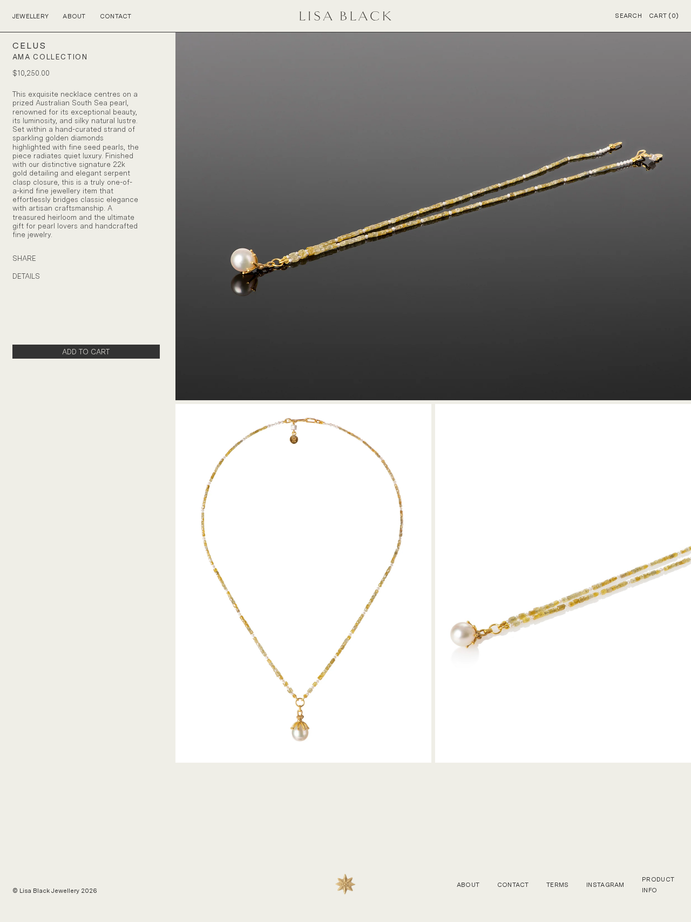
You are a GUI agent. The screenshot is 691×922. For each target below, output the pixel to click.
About (74, 16)
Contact (116, 16)
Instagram (605, 885)
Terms (557, 885)
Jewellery (30, 16)
